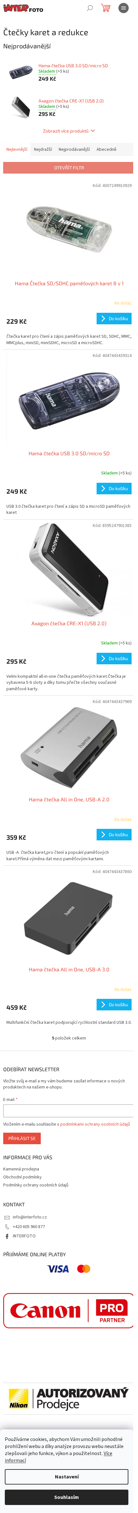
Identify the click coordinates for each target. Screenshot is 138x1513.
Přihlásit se (22, 1138)
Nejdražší (43, 149)
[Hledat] (89, 8)
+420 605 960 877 (29, 1227)
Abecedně (106, 149)
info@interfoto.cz (30, 1217)
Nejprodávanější (74, 149)
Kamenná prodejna (21, 1169)
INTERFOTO (24, 1236)
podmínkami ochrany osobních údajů (95, 1124)
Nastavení (67, 1476)
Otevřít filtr (69, 167)
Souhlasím (66, 1497)
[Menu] (123, 8)
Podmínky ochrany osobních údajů (35, 1185)
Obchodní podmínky (22, 1177)
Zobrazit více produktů (66, 131)
